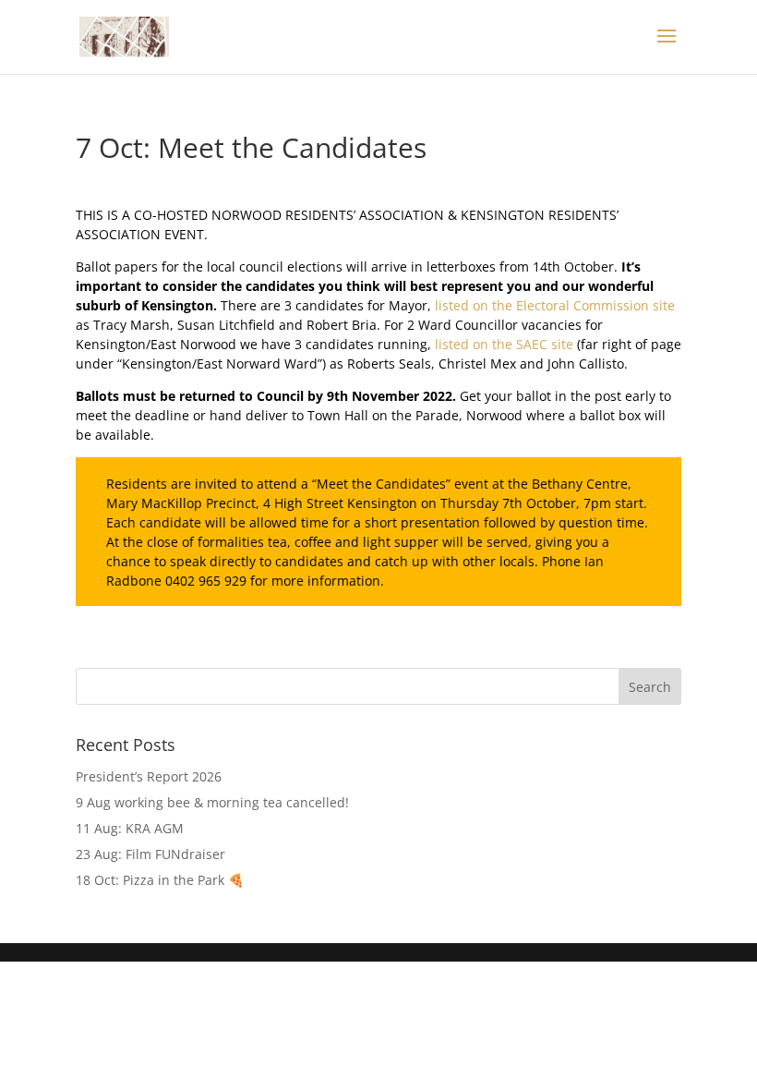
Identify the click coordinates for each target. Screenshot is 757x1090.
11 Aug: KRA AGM (130, 828)
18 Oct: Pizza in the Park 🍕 (160, 880)
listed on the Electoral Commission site (555, 305)
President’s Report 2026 (149, 776)
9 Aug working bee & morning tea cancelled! (212, 802)
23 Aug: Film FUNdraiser (150, 854)
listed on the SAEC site (504, 344)
